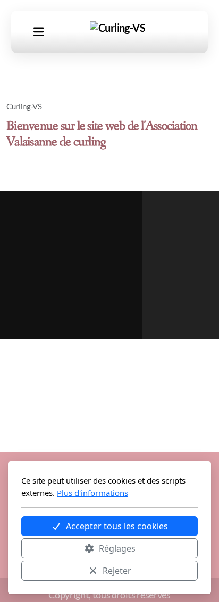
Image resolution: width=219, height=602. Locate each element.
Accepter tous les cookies (117, 526)
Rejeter (117, 571)
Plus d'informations (92, 492)
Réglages (117, 548)
